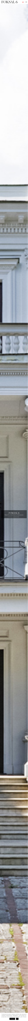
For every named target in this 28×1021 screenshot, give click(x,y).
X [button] (17, 1018)
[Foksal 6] (9, 2)
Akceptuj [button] (12, 1018)
